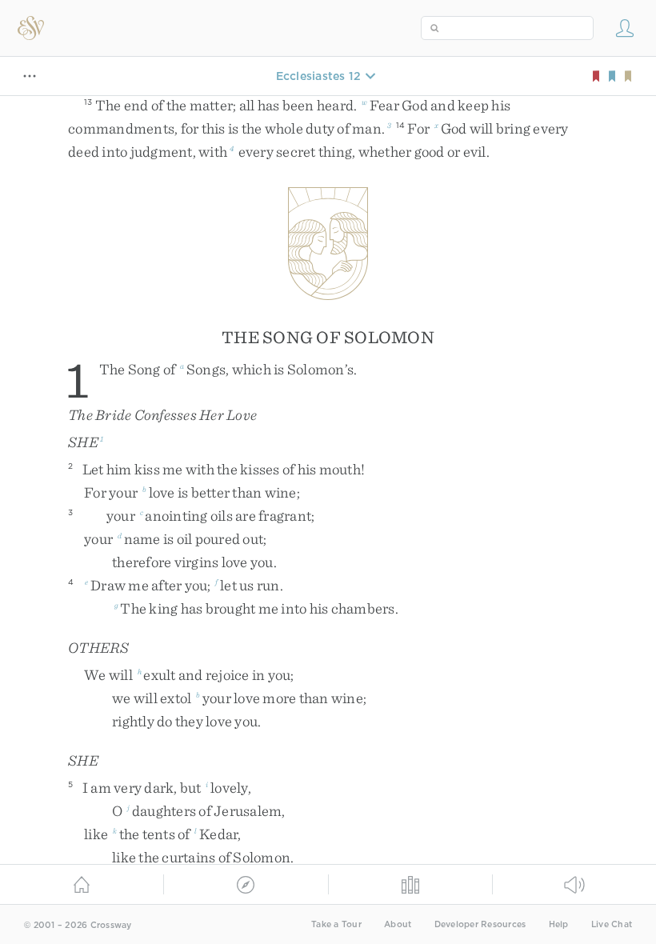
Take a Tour (336, 924)
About (397, 924)
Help (559, 924)
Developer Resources (480, 924)
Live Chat (611, 924)
